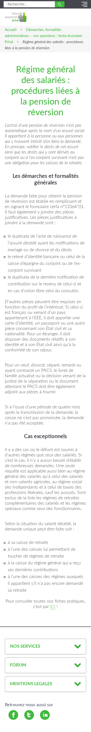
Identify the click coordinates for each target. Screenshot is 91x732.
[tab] (45, 646)
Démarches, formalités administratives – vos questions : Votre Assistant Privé (43, 36)
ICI (52, 607)
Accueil (11, 30)
